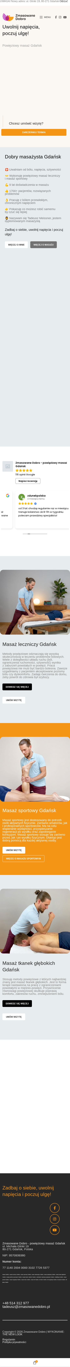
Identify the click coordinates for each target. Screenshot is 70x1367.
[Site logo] (18, 17)
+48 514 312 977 (15, 1303)
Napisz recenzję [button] (28, 481)
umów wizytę (14, 700)
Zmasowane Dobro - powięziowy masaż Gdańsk (33, 1243)
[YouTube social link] (65, 17)
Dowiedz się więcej (17, 687)
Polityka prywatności (14, 1342)
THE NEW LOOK (12, 1334)
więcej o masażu (44, 245)
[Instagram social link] (60, 17)
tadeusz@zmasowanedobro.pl (26, 1307)
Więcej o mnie (16, 245)
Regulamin (8, 1339)
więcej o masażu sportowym (23, 858)
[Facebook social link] (56, 17)
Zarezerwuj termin (33, 132)
